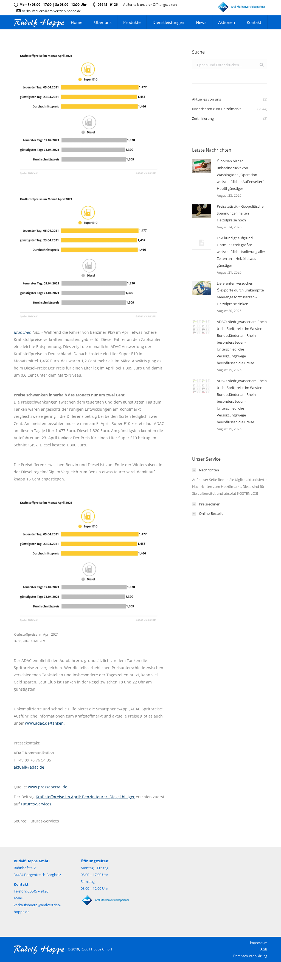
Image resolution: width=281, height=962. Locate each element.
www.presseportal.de (47, 786)
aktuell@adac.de (29, 767)
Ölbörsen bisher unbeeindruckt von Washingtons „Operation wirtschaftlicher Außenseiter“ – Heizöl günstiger (241, 175)
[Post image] (201, 166)
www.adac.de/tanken (44, 723)
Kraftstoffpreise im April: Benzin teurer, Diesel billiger (85, 796)
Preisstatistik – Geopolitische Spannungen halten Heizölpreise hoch (240, 213)
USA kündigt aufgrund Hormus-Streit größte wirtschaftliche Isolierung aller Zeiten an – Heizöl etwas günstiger (241, 251)
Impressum (258, 942)
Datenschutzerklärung (250, 955)
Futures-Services (36, 804)
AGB (263, 949)
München (22, 332)
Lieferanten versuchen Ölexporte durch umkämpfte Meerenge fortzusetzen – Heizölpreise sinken (240, 293)
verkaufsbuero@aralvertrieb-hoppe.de (51, 11)
